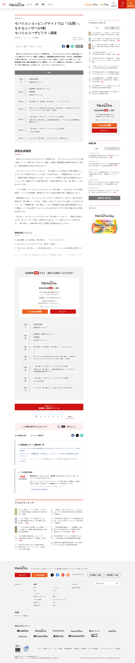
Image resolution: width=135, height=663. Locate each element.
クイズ (55, 593)
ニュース (29, 4)
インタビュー (56, 587)
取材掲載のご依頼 (112, 575)
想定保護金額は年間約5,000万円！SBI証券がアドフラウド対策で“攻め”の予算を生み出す (104, 156)
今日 (96, 28)
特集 (43, 4)
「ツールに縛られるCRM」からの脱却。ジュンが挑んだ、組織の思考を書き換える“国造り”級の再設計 (32, 529)
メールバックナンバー (50, 306)
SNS (54, 605)
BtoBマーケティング (39, 596)
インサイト (37, 593)
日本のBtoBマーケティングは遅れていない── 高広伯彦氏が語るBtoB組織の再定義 (68, 537)
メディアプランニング (59, 599)
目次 (49, 72)
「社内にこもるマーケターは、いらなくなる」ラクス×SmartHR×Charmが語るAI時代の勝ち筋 (68, 512)
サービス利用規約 (93, 648)
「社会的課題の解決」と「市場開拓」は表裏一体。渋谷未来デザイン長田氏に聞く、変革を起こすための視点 (68, 529)
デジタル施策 (37, 599)
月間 (112, 28)
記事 (36, 4)
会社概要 (83, 648)
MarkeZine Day (76, 587)
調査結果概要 (33, 79)
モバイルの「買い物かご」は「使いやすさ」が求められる (48, 138)
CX (35, 590)
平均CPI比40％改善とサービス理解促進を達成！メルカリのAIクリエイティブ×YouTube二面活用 (68, 520)
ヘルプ (39, 648)
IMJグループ (34, 481)
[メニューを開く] (4, 4)
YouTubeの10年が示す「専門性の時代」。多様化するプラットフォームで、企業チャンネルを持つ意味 (32, 547)
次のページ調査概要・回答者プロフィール (49, 407)
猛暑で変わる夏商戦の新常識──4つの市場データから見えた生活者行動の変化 (68, 543)
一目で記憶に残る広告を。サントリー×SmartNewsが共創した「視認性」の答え (32, 537)
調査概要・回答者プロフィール (39, 89)
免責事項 (76, 648)
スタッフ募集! (58, 648)
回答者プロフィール (36, 95)
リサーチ (31, 46)
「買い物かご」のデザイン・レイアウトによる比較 (46, 117)
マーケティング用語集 (21, 616)
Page (21, 92)
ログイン (64, 312)
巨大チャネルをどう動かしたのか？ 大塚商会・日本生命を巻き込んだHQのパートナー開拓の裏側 (104, 183)
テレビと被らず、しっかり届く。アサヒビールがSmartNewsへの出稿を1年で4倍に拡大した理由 (32, 512)
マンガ (55, 590)
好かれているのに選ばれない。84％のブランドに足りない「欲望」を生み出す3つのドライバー (104, 191)
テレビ (55, 602)
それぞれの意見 (34, 131)
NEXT (70, 417)
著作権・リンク (47, 648)
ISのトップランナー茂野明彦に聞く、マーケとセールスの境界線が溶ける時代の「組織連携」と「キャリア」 (104, 173)
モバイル (18, 46)
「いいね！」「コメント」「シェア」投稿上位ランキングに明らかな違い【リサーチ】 (48, 459)
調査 (25, 46)
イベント (51, 4)
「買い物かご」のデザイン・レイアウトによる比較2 (46, 128)
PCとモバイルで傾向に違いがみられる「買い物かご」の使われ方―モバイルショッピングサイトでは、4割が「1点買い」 (54, 109)
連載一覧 (36, 602)
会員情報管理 (68, 648)
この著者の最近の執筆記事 (39, 489)
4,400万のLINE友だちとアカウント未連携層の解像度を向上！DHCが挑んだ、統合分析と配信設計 (104, 165)
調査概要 (32, 92)
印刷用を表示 (22, 435)
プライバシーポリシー (106, 648)
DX (34, 587)
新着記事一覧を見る (104, 198)
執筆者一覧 (37, 605)
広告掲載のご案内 (95, 575)
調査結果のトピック (36, 82)
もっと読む (21, 461)
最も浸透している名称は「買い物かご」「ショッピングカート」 (50, 101)
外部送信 (117, 648)
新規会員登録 (36, 312)
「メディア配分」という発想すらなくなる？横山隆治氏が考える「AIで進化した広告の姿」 (32, 520)
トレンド (39, 46)
